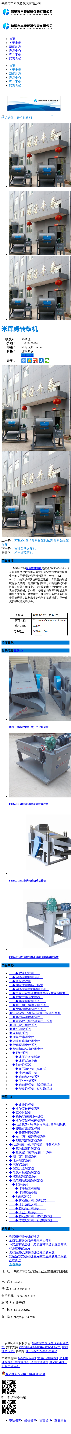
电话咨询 (15, 1420)
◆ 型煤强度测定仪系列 (27, 1009)
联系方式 (15, 58)
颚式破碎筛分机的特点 (24, 1236)
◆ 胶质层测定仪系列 (23, 1045)
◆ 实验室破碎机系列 (26, 977)
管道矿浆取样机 (47, 1358)
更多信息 (27, 355)
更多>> (18, 650)
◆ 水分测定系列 (20, 1029)
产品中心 (15, 50)
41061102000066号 (25, 1374)
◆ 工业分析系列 (26, 1080)
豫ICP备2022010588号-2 (41, 1351)
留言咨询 (45, 1420)
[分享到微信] (47, 360)
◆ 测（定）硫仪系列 (23, 1025)
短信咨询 (30, 1420)
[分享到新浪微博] (35, 360)
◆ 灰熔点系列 (18, 1033)
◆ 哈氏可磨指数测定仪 (24, 1041)
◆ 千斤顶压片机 (26, 1072)
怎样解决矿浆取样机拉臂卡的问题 (32, 1252)
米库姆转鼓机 (23, 552)
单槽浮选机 (22, 1362)
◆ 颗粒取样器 (21, 1064)
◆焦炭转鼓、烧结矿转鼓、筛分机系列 (35, 1013)
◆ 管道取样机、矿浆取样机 (33, 1088)
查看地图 (60, 1420)
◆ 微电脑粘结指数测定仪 (26, 1049)
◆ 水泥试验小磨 (26, 1061)
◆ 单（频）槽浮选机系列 (29, 1005)
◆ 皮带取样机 (24, 973)
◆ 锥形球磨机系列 (27, 1001)
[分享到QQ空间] (29, 360)
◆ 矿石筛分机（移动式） (32, 1068)
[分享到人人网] (41, 360)
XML (11, 1351)
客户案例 (15, 54)
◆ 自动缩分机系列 (27, 1076)
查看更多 (15, 1264)
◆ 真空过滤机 (20, 981)
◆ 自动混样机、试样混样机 (35, 1084)
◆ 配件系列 (20, 1053)
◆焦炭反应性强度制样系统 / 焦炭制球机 (39, 993)
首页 (12, 38)
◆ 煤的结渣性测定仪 (26, 1017)
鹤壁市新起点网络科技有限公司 (40, 1347)
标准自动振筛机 (25, 548)
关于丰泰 (15, 42)
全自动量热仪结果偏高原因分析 (30, 1240)
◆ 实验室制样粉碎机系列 (29, 989)
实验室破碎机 (27, 1358)
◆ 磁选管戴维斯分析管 (26, 985)
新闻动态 (15, 46)
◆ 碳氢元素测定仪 (21, 1037)
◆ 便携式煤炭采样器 (26, 997)
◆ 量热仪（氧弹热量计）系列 (30, 1021)
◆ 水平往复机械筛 (26, 1057)
